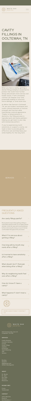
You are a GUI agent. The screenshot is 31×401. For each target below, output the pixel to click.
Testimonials (5, 390)
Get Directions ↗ (6, 400)
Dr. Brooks (5, 374)
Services (4, 379)
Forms (3, 388)
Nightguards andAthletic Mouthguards (8, 364)
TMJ (3, 351)
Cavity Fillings (6, 345)
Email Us (4, 398)
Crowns (4, 343)
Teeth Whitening (6, 350)
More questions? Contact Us (15, 312)
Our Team (4, 377)
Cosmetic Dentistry (7, 342)
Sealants (4, 361)
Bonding (4, 360)
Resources (5, 380)
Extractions (5, 348)
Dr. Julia (4, 375)
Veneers (4, 353)
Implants (4, 346)
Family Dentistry (6, 340)
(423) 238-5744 (6, 396)
